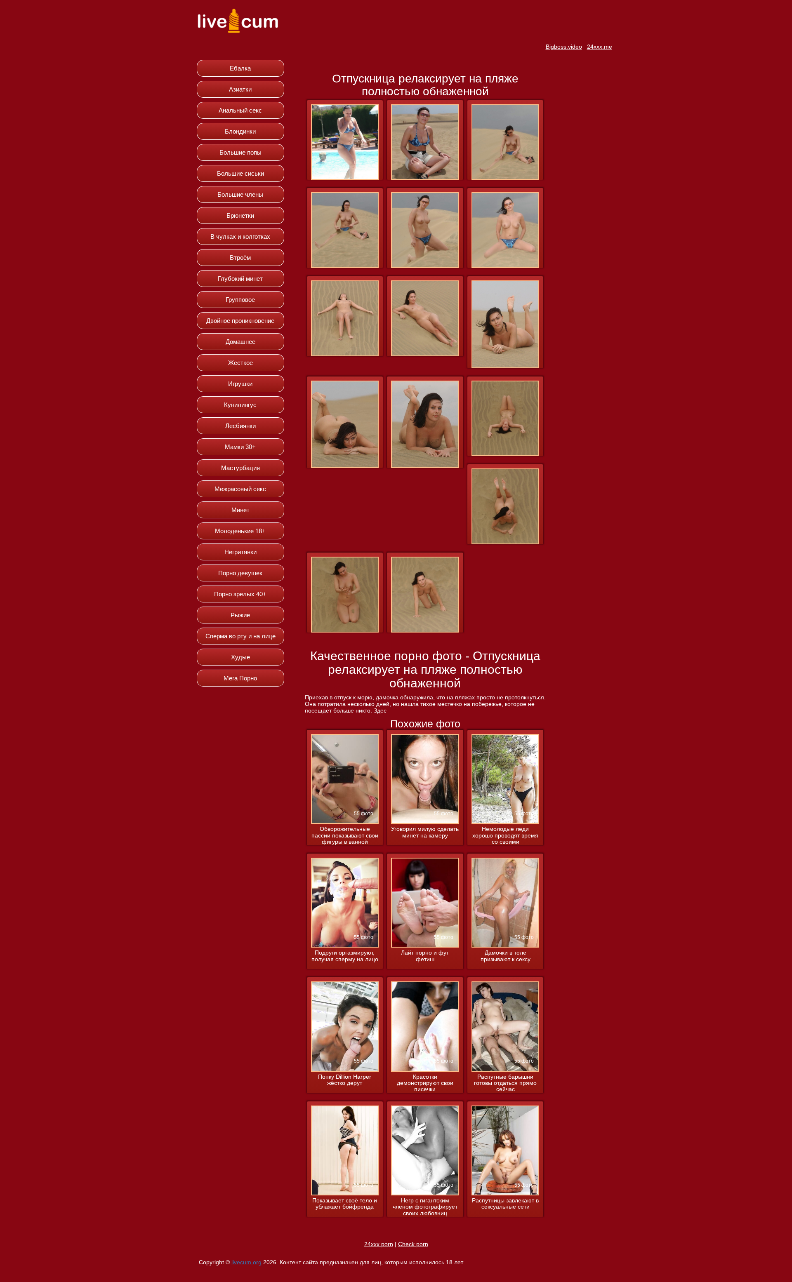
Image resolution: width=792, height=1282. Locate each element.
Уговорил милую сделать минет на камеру (425, 832)
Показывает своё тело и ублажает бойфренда (344, 1203)
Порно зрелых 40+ (240, 593)
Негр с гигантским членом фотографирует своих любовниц (425, 1206)
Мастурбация (240, 467)
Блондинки (240, 131)
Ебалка (240, 68)
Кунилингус (240, 404)
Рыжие (240, 615)
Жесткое (240, 362)
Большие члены (240, 194)
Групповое (240, 299)
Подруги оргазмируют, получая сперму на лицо (344, 956)
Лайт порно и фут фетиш (425, 956)
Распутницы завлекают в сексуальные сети (505, 1203)
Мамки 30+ (240, 446)
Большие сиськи (240, 173)
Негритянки (240, 551)
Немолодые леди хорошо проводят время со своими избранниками (505, 835)
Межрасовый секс (240, 488)
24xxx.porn (378, 1244)
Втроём (240, 257)
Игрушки (240, 383)
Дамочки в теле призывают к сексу (505, 956)
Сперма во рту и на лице (240, 636)
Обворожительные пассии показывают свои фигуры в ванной (344, 835)
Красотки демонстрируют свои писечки (425, 1083)
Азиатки (240, 89)
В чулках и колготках (240, 236)
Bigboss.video (564, 46)
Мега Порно (240, 678)
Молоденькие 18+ (240, 530)
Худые (240, 657)
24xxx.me (599, 46)
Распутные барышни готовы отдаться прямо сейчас (505, 1083)
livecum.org (246, 1262)
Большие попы (240, 152)
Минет (240, 509)
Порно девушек (240, 572)
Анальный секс (240, 110)
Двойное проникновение (240, 320)
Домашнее (240, 341)
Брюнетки (240, 215)
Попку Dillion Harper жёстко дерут (344, 1080)
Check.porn (413, 1244)
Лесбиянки (240, 425)
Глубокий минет (240, 278)
